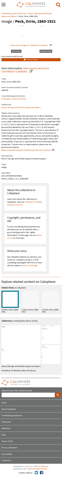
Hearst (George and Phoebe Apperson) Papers (21, 107)
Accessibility (6, 454)
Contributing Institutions (11, 415)
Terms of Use (7, 441)
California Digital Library (37, 468)
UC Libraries (43, 466)
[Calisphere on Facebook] (41, 473)
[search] (58, 4)
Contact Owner (32, 59)
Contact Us (6, 460)
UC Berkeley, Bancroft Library (14, 13)
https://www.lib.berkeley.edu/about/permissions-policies (26, 150)
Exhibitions (6, 428)
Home (3, 402)
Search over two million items (16, 390)
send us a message (29, 265)
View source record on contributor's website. (25, 70)
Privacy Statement (9, 447)
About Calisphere (8, 409)
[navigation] (3, 4)
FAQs (3, 434)
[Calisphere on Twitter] (36, 473)
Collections (6, 422)
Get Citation (16, 51)
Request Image (45, 51)
